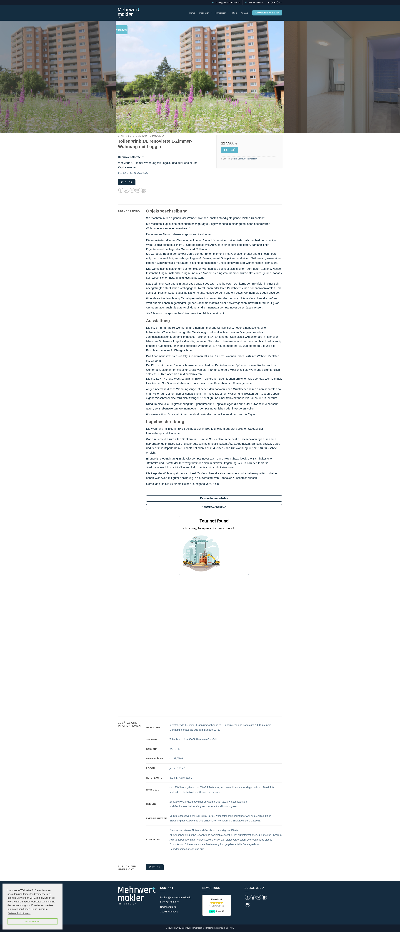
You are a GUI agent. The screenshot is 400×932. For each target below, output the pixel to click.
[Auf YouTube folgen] (280, 3)
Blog (234, 13)
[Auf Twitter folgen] (274, 3)
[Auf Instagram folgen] (271, 3)
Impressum (198, 928)
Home (192, 13)
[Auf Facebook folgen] (269, 3)
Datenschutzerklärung (217, 928)
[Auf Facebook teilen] (120, 190)
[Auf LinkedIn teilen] (143, 190)
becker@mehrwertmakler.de (227, 2)
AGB (232, 928)
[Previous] (12, 77)
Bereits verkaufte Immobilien (146, 136)
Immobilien (220, 13)
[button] (280, 129)
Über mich (204, 13)
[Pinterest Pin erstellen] (137, 190)
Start (121, 136)
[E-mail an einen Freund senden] (132, 190)
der (187, 928)
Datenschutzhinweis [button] (19, 913)
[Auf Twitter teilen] (126, 190)
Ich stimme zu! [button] (32, 921)
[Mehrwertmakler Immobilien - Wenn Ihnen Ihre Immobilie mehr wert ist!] (131, 13)
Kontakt (244, 13)
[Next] (388, 77)
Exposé (229, 150)
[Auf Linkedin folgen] (277, 3)
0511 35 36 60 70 (255, 2)
